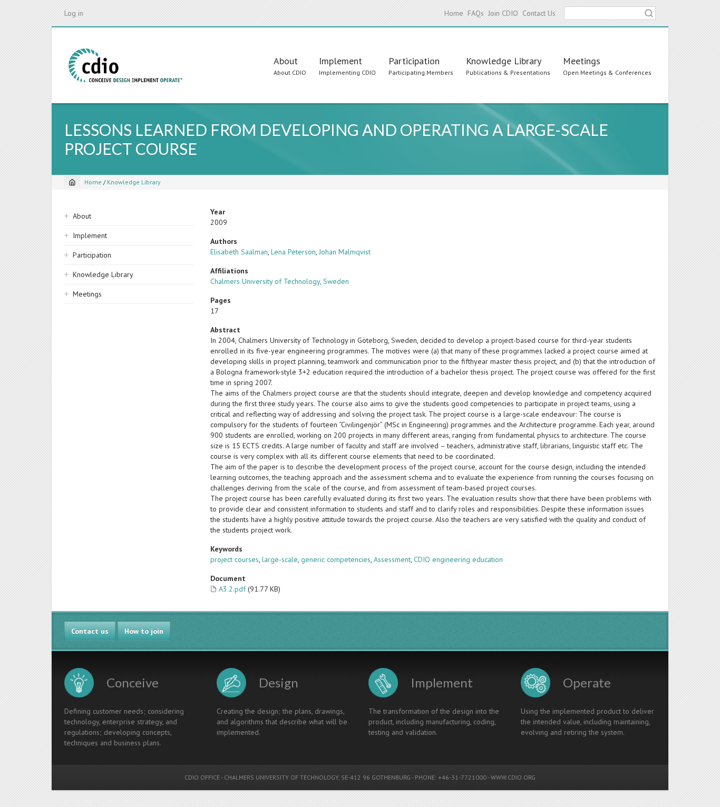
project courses (234, 559)
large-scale (280, 559)
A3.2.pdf (232, 589)
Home (453, 13)
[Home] (125, 65)
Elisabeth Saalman (239, 252)
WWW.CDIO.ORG (513, 777)
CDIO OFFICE (202, 777)
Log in (73, 13)
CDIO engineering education (458, 559)
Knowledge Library (503, 61)
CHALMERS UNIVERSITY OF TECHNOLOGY (281, 777)
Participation (414, 61)
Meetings (581, 61)
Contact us (90, 631)
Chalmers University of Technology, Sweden (279, 281)
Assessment (392, 559)
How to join (143, 631)
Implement (340, 61)
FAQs (476, 13)
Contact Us (539, 13)
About (286, 61)
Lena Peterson (293, 252)
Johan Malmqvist (345, 252)
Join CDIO (503, 13)
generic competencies (336, 559)
